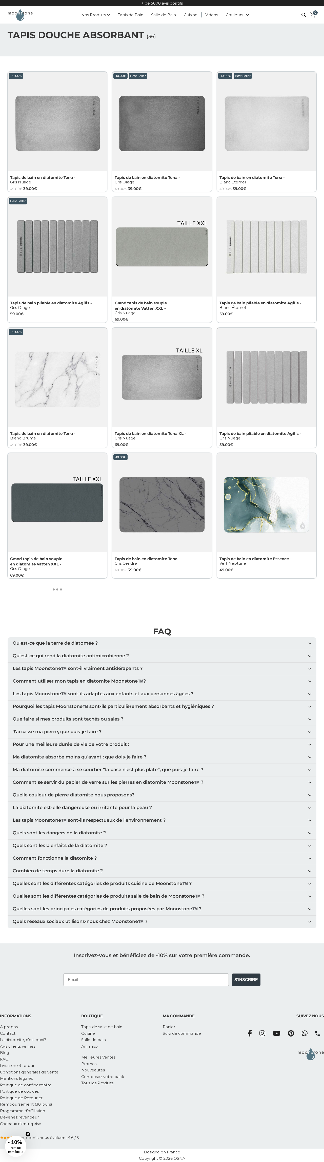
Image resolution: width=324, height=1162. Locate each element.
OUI (189, 598)
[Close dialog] (254, 538)
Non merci (233, 598)
